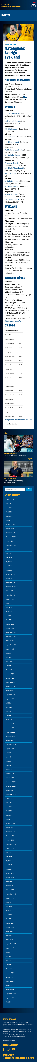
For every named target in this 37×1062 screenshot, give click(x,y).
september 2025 (11, 545)
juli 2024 (8, 603)
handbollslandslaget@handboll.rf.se (16, 1036)
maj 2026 (9, 512)
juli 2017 (8, 952)
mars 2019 (9, 869)
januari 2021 (10, 778)
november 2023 (11, 636)
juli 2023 (8, 653)
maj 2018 (8, 911)
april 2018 (9, 915)
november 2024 (11, 587)
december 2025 (10, 533)
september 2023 (11, 645)
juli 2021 (8, 753)
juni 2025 (9, 558)
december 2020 (11, 782)
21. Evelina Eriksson (12, 121)
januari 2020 (10, 827)
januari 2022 (10, 728)
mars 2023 (9, 670)
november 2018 (10, 886)
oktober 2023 (10, 641)
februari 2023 (10, 674)
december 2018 (10, 881)
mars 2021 (9, 769)
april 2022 (9, 715)
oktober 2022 (10, 690)
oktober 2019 (10, 840)
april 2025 (9, 566)
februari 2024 (10, 624)
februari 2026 (10, 524)
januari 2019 (10, 877)
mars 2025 (9, 570)
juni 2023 (9, 657)
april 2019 (9, 865)
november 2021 (10, 736)
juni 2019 (9, 857)
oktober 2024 (10, 591)
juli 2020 (9, 803)
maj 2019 (8, 861)
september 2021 (11, 744)
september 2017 (11, 944)
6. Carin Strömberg (12, 181)
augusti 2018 (10, 898)
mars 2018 (9, 919)
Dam (6, 44)
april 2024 (9, 616)
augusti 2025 (10, 549)
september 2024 (11, 595)
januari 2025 (10, 578)
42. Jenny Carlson (12, 186)
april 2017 (9, 964)
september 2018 (11, 894)
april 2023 (9, 666)
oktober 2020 (10, 790)
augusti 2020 (10, 798)
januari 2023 (10, 678)
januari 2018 (10, 927)
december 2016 (10, 981)
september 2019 (11, 844)
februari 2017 (10, 973)
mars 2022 (9, 719)
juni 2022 (9, 707)
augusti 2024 (10, 599)
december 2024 (10, 582)
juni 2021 (9, 757)
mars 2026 (9, 520)
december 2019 (10, 832)
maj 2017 (8, 960)
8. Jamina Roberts (12, 163)
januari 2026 (10, 528)
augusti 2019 (10, 848)
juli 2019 (8, 852)
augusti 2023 (10, 649)
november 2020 (11, 786)
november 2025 (11, 537)
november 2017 (10, 935)
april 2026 (9, 516)
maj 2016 (8, 1002)
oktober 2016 (10, 989)
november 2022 (11, 686)
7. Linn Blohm (10, 137)
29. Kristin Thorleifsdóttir (14, 168)
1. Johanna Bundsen (12, 113)
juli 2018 (8, 902)
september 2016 (11, 994)
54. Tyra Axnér (10, 173)
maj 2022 (9, 711)
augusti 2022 (10, 699)
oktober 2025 (10, 541)
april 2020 (9, 815)
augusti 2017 (10, 948)
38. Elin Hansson (11, 129)
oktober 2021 (10, 740)
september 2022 (11, 695)
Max (25, 97)
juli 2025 (8, 553)
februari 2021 (10, 773)
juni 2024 (9, 607)
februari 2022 (10, 724)
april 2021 (9, 765)
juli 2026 (8, 504)
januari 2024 (10, 628)
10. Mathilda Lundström (14, 150)
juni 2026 (9, 508)
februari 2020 (10, 823)
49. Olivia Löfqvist (12, 142)
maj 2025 (9, 562)
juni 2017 (9, 956)
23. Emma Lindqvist (12, 199)
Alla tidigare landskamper (15, 321)
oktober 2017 (10, 940)
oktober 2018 (10, 890)
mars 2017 (9, 969)
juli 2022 (8, 703)
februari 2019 (10, 873)
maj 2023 (9, 661)
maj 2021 (8, 761)
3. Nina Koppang (11, 194)
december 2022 (10, 682)
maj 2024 (9, 612)
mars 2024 (9, 620)
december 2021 (10, 732)
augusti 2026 (10, 499)
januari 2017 (10, 977)
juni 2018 (9, 906)
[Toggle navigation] (33, 5)
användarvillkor (11, 1040)
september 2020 (11, 794)
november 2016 (10, 985)
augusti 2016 (10, 998)
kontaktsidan (21, 1026)
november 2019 (10, 836)
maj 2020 (9, 811)
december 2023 (10, 632)
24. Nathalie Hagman (13, 155)
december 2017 (10, 931)
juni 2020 (9, 807)
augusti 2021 (10, 749)
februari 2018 (10, 923)
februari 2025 (10, 574)
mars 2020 (9, 819)
